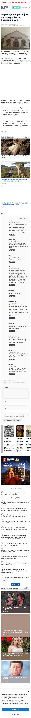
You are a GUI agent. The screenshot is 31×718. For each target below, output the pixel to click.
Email (5, 408)
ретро (17, 25)
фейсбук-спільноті (23, 61)
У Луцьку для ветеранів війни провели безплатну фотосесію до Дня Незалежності (14, 509)
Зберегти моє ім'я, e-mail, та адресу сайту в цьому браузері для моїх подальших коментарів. (16, 415)
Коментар (6, 387)
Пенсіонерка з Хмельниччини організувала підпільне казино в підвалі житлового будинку (15, 579)
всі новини (15, 584)
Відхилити (15, 714)
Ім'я (4, 402)
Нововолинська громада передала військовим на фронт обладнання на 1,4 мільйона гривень (14, 570)
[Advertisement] (15, 83)
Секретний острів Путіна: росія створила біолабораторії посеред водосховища (14, 515)
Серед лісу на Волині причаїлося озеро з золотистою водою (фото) (14, 493)
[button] (28, 691)
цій (27, 703)
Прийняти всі (15, 709)
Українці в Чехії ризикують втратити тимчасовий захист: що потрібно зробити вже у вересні (14, 529)
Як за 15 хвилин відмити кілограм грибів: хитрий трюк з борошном (14, 544)
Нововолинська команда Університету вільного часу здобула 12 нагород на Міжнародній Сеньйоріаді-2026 (13, 537)
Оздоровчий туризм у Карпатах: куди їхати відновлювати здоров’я (14, 557)
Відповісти (12, 234)
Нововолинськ (12, 25)
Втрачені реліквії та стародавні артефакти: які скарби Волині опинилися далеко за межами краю (20, 445)
